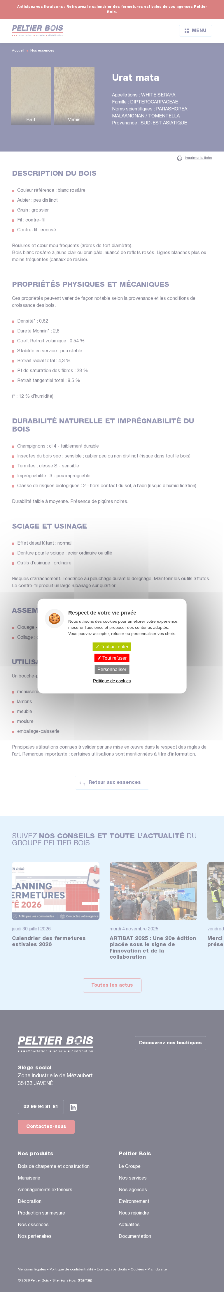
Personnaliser (111, 669)
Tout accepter (113, 646)
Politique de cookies (112, 680)
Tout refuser (114, 658)
